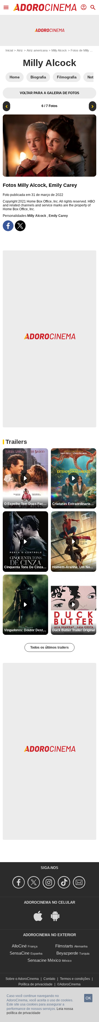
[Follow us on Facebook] (19, 882)
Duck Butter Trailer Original (73, 630)
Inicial (9, 50)
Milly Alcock (59, 50)
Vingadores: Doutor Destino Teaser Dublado (26, 630)
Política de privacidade (35, 984)
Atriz (20, 50)
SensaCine (19, 953)
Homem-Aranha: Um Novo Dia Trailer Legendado (74, 567)
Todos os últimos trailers (49, 647)
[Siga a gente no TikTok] (65, 882)
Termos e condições (75, 979)
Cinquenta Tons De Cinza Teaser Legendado (26, 567)
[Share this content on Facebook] (8, 225)
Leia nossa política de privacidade (40, 1011)
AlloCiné (19, 946)
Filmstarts (64, 946)
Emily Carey (58, 216)
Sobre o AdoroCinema (22, 979)
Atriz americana (37, 50)
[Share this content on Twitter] (20, 225)
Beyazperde (67, 953)
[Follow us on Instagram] (50, 882)
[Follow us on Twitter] (35, 882)
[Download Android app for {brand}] (58, 915)
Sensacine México (44, 960)
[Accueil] (44, 7)
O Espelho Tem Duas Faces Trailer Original (26, 504)
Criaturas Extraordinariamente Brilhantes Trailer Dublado (74, 504)
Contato (49, 979)
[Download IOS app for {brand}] (41, 915)
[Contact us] (80, 882)
